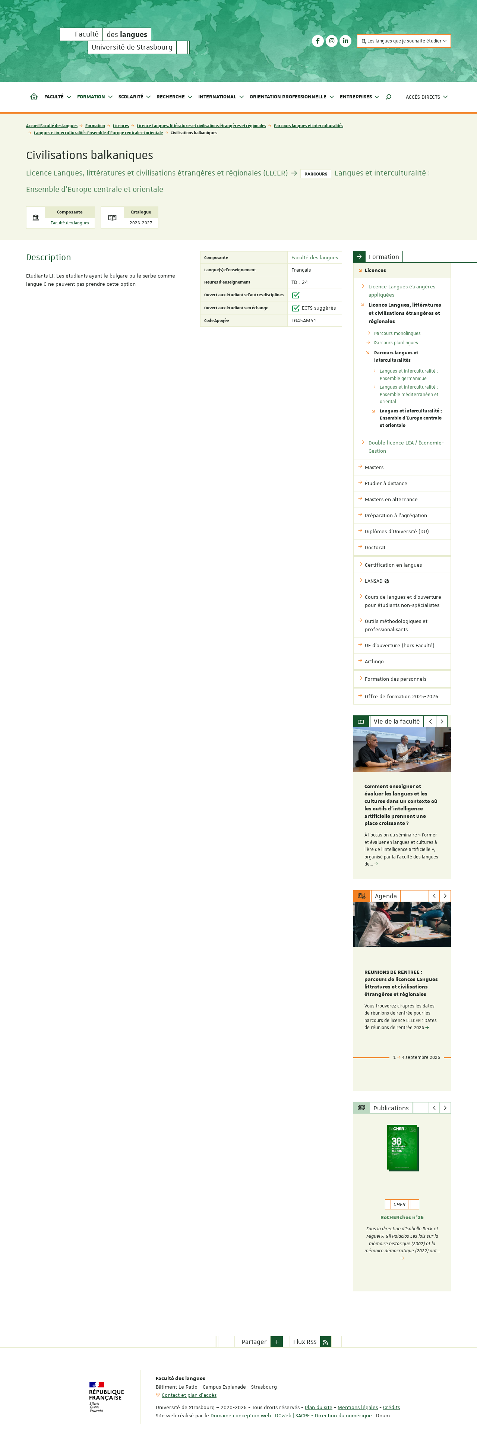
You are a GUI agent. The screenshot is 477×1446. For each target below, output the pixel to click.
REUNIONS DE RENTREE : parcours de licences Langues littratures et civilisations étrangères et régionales (401, 983)
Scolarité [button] (131, 97)
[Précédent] (430, 721)
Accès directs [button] (423, 97)
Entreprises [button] (356, 97)
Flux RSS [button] (304, 1342)
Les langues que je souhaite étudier (404, 41)
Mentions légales (358, 1407)
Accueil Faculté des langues (52, 125)
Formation (95, 125)
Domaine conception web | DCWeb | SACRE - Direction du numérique (291, 1415)
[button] (388, 97)
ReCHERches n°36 (402, 1217)
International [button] (217, 97)
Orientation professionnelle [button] (288, 97)
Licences (121, 125)
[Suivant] (442, 721)
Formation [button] (91, 97)
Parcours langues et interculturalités (308, 125)
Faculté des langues (70, 223)
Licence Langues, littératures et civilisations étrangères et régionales (201, 125)
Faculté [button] (54, 97)
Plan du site (318, 1407)
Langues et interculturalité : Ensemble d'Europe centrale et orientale (98, 132)
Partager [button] (254, 1342)
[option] (402, 803)
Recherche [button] (171, 97)
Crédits (391, 1407)
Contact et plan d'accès (189, 1395)
